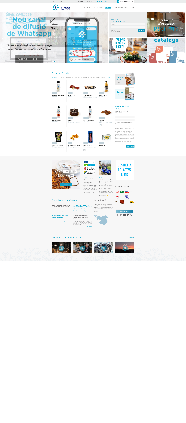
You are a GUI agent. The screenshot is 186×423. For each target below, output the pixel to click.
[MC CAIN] (132, 202)
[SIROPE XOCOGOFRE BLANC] (58, 87)
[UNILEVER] (127, 197)
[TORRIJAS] (106, 112)
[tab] (55, 77)
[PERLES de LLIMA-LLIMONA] (58, 137)
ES (52, 1)
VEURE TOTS (89, 226)
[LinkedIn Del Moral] (103, 1)
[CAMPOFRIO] (117, 197)
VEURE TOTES (131, 207)
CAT (54, 1)
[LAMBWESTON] (127, 202)
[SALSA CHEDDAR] (106, 87)
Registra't (113, 30)
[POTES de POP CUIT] (90, 137)
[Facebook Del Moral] (98, 1)
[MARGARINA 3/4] (106, 137)
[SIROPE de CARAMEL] (58, 112)
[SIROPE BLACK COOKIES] (90, 112)
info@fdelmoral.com (90, 1)
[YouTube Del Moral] (102, 1)
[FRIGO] (117, 192)
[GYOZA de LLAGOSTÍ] (90, 87)
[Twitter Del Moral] (100, 1)
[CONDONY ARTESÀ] (74, 87)
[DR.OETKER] (127, 192)
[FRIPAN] (117, 202)
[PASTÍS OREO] (74, 112)
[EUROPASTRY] (132, 191)
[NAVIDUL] (122, 202)
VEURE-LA (118, 82)
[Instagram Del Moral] (105, 1)
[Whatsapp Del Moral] (107, 1)
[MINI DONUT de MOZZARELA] (74, 137)
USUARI (122, 1)
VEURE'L (118, 96)
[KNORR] (122, 192)
